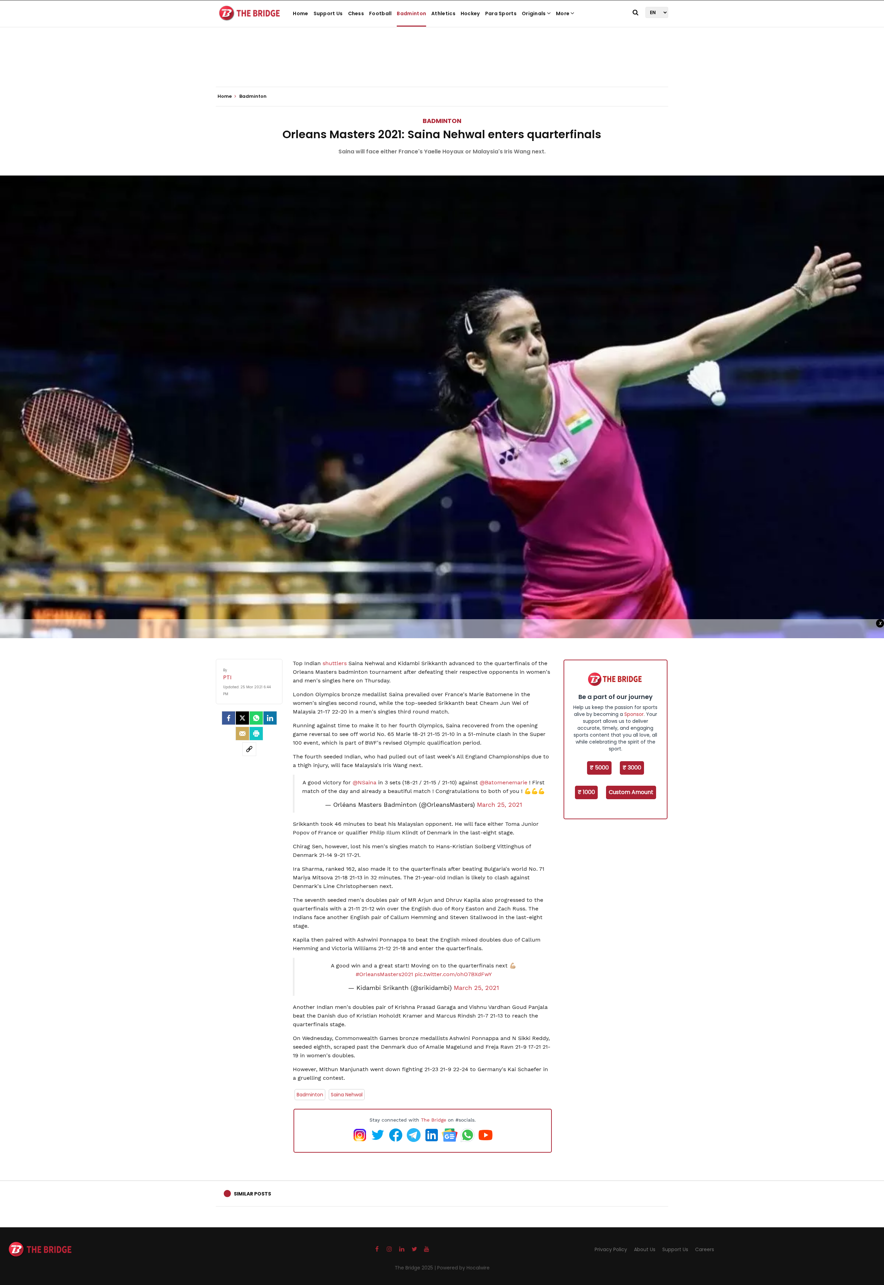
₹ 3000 (632, 768)
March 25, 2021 (499, 804)
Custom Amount (631, 792)
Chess (356, 13)
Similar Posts (252, 1193)
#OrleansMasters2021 (384, 974)
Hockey (470, 13)
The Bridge (433, 1120)
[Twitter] (242, 718)
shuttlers (335, 663)
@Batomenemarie (503, 782)
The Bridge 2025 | (416, 1267)
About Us (644, 1249)
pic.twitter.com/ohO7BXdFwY (453, 974)
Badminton (411, 13)
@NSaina (364, 782)
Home (300, 13)
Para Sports (501, 13)
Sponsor (634, 714)
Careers (704, 1249)
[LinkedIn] (270, 718)
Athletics (443, 13)
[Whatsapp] (256, 718)
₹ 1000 (586, 792)
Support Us (328, 13)
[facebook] (229, 718)
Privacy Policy (611, 1249)
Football (380, 13)
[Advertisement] (442, 65)
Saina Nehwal (347, 1094)
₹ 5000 (599, 768)
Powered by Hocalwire (463, 1267)
